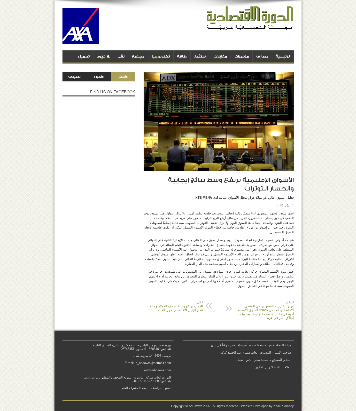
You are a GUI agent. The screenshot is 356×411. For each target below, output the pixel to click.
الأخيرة (99, 77)
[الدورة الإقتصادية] (250, 26)
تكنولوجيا (161, 56)
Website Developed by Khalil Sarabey (267, 406)
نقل (120, 56)
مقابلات (220, 56)
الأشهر (123, 77)
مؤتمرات (241, 56)
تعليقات (74, 77)
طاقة (182, 56)
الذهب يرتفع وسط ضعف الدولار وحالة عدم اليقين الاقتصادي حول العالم (176, 306)
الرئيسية (283, 56)
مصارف (262, 56)
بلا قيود (103, 56)
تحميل (84, 56)
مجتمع (138, 56)
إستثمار (200, 56)
